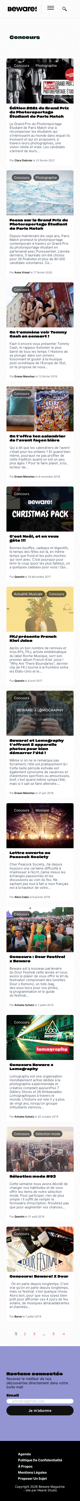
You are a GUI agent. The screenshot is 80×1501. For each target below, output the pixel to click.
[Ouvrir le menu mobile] (50, 8)
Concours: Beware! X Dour (39, 1276)
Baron (18, 1316)
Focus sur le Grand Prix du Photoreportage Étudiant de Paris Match (39, 224)
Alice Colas (21, 897)
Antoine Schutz (24, 1005)
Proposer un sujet (32, 1478)
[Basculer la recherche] (64, 8)
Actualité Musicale (28, 594)
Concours (21, 65)
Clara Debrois (23, 160)
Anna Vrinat (22, 272)
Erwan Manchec (24, 376)
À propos (25, 1466)
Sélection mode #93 (33, 1176)
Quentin (19, 576)
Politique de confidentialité (40, 1460)
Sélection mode (48, 1134)
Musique (42, 810)
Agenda (24, 1454)
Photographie (46, 65)
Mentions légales (32, 1472)
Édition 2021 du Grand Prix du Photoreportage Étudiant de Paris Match (39, 112)
